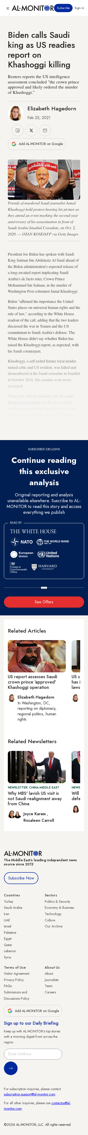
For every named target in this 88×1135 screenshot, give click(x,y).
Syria (7, 957)
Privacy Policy (14, 979)
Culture (50, 920)
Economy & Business (59, 907)
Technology (53, 913)
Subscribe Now (21, 878)
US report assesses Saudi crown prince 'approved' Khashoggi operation (32, 682)
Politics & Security (57, 901)
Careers (50, 992)
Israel (7, 926)
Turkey (8, 901)
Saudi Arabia (13, 907)
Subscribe (63, 8)
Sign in (79, 8)
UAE (7, 920)
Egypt (7, 938)
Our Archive (53, 926)
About (49, 973)
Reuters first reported (24, 402)
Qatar (8, 944)
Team (49, 985)
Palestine (10, 932)
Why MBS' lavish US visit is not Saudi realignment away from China (35, 798)
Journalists (51, 979)
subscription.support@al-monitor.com (29, 1094)
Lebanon (10, 951)
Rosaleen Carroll (38, 820)
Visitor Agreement (16, 973)
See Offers (44, 602)
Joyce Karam (35, 814)
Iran (6, 913)
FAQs (8, 985)
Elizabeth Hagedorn (51, 108)
